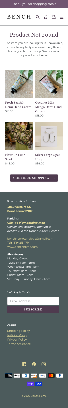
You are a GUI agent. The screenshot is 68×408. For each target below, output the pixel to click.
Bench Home (39, 395)
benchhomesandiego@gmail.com (30, 238)
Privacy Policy (17, 339)
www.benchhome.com (22, 246)
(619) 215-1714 (18, 242)
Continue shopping (31, 178)
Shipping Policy (18, 331)
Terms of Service (19, 344)
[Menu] (62, 17)
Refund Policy (17, 335)
